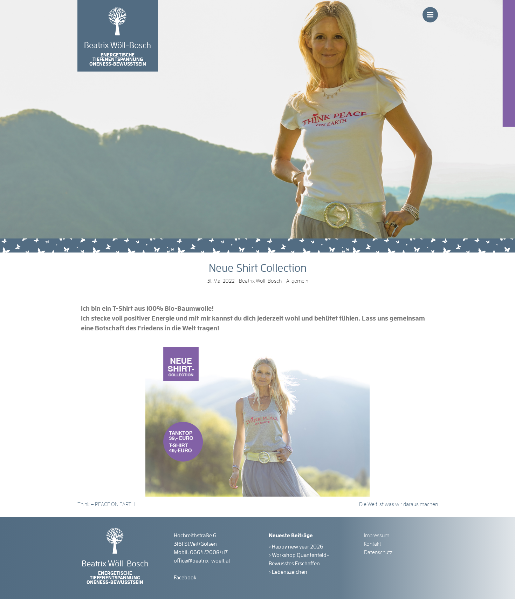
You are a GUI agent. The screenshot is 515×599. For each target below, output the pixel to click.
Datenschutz (378, 552)
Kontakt (372, 544)
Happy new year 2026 (297, 547)
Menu (430, 14)
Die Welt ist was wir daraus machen (398, 504)
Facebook (185, 577)
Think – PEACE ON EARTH (106, 504)
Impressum (376, 535)
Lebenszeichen (289, 572)
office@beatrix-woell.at (202, 561)
